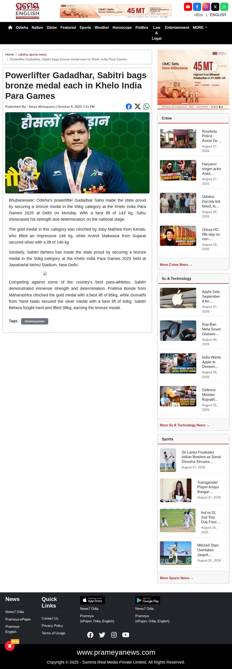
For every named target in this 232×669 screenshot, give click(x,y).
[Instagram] (206, 7)
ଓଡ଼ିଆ (198, 15)
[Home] (10, 27)
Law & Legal (156, 33)
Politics (141, 27)
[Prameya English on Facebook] (90, 635)
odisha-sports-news (32, 54)
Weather (102, 27)
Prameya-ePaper (18, 619)
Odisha (22, 27)
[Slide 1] (116, 10)
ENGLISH (218, 15)
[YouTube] (188, 7)
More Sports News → (177, 578)
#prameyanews (35, 321)
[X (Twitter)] (215, 7)
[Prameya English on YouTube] (126, 635)
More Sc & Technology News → (185, 425)
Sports (85, 27)
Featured (68, 27)
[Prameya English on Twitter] (102, 635)
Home (9, 54)
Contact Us (50, 618)
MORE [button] (199, 27)
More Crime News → (176, 264)
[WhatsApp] (224, 7)
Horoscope (122, 27)
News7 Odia (14, 612)
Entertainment (177, 27)
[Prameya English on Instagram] (114, 635)
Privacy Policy (52, 625)
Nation (37, 27)
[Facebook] (197, 7)
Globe (52, 27)
